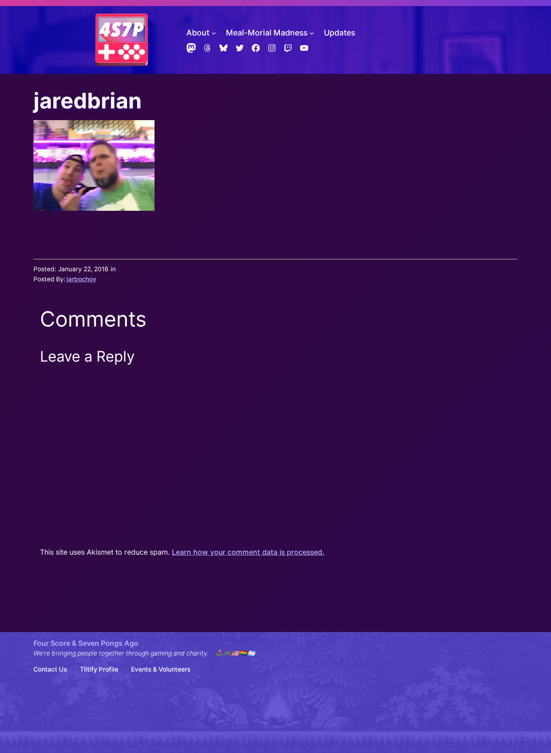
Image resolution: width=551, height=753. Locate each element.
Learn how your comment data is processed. (248, 552)
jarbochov (81, 279)
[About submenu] (213, 33)
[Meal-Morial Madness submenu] (311, 33)
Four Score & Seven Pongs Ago (85, 643)
